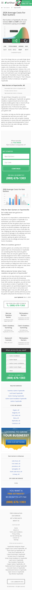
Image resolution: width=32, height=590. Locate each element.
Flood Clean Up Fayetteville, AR (16, 550)
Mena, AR (16, 418)
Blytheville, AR (16, 421)
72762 (16, 483)
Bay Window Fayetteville (16, 574)
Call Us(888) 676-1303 (16, 581)
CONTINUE (16, 169)
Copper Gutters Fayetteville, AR (16, 564)
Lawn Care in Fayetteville (16, 560)
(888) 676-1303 (16, 178)
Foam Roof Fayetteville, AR (16, 552)
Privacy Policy (16, 534)
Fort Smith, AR (16, 415)
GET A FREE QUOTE (16, 518)
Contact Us (16, 538)
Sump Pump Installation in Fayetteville (16, 558)
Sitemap (16, 540)
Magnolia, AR (16, 413)
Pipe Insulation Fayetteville (16, 562)
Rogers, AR (16, 410)
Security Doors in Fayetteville (16, 556)
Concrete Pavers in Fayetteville (16, 568)
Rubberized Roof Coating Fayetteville (16, 566)
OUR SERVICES (16, 516)
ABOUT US (16, 521)
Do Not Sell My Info (16, 536)
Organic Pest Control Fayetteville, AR (16, 548)
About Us (16, 530)
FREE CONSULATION (16, 513)
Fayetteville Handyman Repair (16, 546)
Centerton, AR (16, 423)
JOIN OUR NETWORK (16, 442)
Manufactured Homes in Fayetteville (16, 570)
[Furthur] (10, 3)
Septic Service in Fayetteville (16, 572)
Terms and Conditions (16, 532)
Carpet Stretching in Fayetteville (16, 554)
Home (16, 528)
